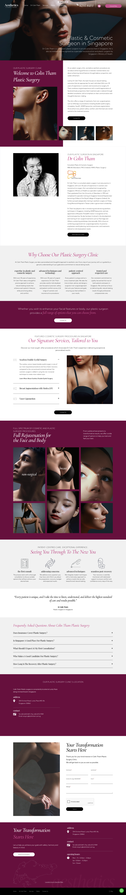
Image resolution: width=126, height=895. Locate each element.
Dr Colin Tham (35, 5)
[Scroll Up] (4, 890)
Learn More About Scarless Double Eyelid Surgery (36, 378)
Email (92, 779)
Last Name (94, 770)
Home (26, 5)
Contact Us (61, 5)
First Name (69, 770)
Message (68, 787)
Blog (112, 891)
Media (53, 5)
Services (31, 891)
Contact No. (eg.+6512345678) (73, 779)
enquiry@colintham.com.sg (32, 716)
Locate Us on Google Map (54, 882)
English (61, 2)
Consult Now (113, 6)
